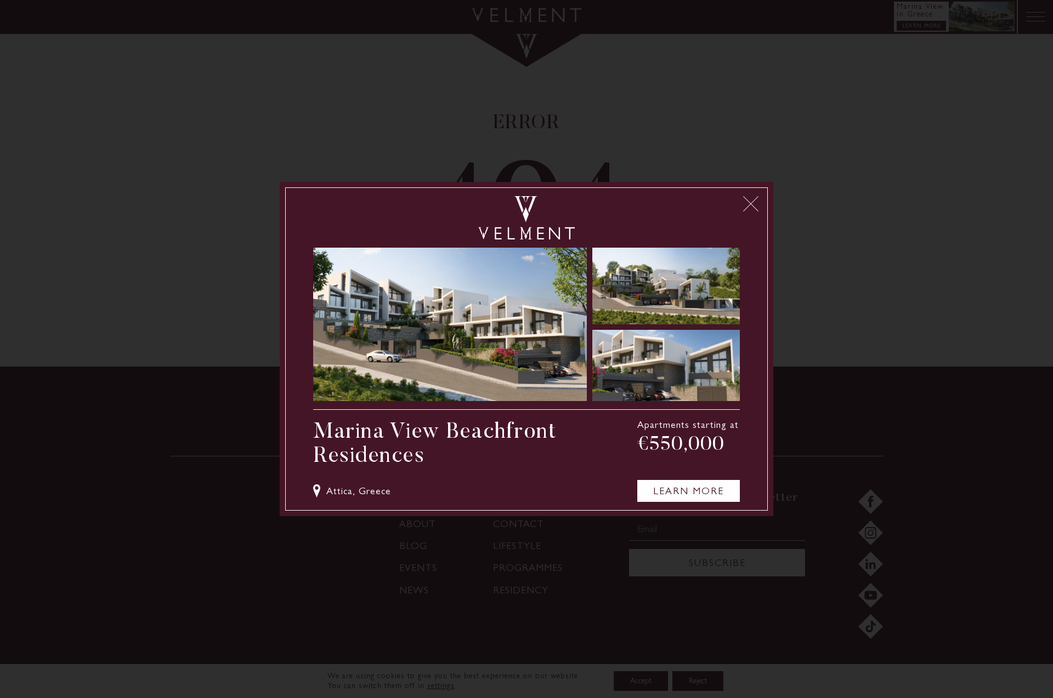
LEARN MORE (688, 491)
